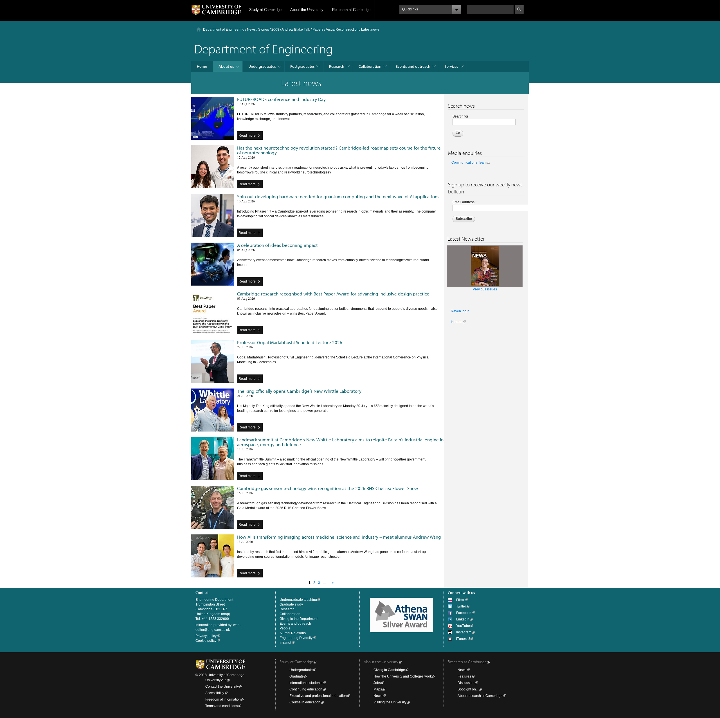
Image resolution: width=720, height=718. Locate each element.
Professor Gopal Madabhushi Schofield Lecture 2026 (289, 342)
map (225, 614)
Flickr (460, 600)
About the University (306, 10)
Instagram (463, 632)
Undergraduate (301, 670)
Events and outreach (413, 66)
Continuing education (305, 689)
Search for (460, 116)
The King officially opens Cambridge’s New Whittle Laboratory (299, 391)
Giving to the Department (299, 619)
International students (305, 683)
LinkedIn (462, 619)
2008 (275, 29)
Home (202, 66)
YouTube (463, 626)
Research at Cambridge (351, 10)
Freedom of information (223, 699)
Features (464, 676)
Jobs (377, 683)
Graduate (296, 676)
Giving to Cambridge (389, 670)
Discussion (466, 683)
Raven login (460, 311)
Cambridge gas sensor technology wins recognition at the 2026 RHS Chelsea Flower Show (327, 488)
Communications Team (469, 162)
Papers (317, 29)
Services (451, 66)
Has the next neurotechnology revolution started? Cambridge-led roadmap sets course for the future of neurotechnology (339, 150)
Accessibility (214, 693)
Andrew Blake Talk (296, 29)
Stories (263, 29)
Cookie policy (205, 641)
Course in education (304, 702)
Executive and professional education (318, 696)
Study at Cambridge (265, 10)
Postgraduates (302, 66)
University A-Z (215, 680)
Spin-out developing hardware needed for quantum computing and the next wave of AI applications (338, 196)
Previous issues (485, 289)
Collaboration (370, 66)
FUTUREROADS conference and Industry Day (281, 99)
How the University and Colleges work (403, 676)
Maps (378, 689)
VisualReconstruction (342, 29)
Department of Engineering (223, 29)
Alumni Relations (293, 633)
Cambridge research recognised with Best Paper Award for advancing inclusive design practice (333, 294)
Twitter (461, 606)
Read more (247, 135)
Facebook (463, 613)
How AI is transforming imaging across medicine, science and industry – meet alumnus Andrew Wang (339, 537)
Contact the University (222, 686)
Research (336, 66)
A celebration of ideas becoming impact (277, 245)
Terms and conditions (221, 706)
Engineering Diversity (296, 638)
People (285, 628)
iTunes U (463, 639)
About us (226, 66)
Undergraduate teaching (298, 600)
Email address (465, 202)
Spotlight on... (468, 689)
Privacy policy (206, 636)
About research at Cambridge (480, 696)
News (251, 29)
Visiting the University (390, 702)
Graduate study (291, 604)
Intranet (456, 322)
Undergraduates (262, 66)
